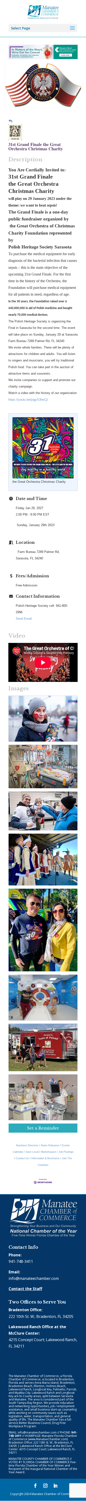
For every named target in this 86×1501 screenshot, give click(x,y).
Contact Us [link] (22, 1158)
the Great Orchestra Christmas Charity (39, 481)
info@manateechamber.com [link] (34, 1278)
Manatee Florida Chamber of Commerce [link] (43, 1437)
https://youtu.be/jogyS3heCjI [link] (28, 399)
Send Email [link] (24, 618)
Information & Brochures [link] (45, 1158)
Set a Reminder (43, 1128)
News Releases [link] (50, 1145)
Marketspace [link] (48, 1151)
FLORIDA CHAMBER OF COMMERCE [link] (46, 1462)
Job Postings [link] (66, 1151)
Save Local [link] (32, 1151)
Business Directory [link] (27, 1145)
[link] (43, 11)
